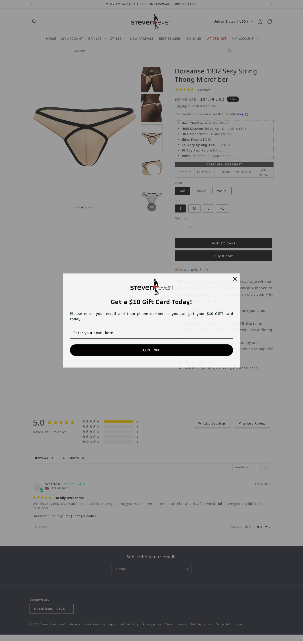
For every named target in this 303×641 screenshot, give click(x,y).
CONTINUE (151, 350)
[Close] (235, 278)
